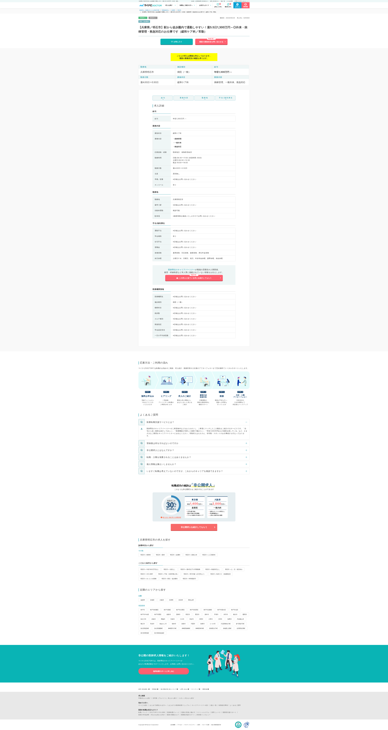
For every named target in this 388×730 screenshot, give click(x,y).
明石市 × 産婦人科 (191, 555)
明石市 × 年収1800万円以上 (149, 569)
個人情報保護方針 (216, 724)
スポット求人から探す (186, 698)
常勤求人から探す (144, 698)
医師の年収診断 (143, 714)
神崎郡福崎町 (186, 628)
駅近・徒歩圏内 (144, 21)
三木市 (182, 619)
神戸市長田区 (194, 610)
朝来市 (174, 624)
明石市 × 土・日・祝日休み (233, 569)
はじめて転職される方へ (158, 705)
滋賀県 (143, 600)
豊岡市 (245, 614)
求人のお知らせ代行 (158, 714)
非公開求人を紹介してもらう (194, 527)
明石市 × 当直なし (169, 569)
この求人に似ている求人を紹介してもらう (195, 278)
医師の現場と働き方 (188, 712)
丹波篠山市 (240, 619)
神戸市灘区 (167, 610)
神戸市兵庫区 (180, 610)
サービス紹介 (143, 705)
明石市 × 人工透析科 (208, 555)
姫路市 (169, 614)
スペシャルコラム (203, 712)
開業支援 (204, 689)
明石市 (179, 10)
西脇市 (163, 619)
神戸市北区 (234, 610)
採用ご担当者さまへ (214, 1)
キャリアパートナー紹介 (200, 705)
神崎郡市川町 (172, 628)
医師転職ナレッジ (173, 712)
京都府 (152, 600)
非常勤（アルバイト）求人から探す (165, 698)
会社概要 (172, 724)
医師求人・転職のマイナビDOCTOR (149, 10)
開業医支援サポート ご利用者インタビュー (195, 714)
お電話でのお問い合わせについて (242, 1)
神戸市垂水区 (221, 610)
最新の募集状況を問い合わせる (211, 42)
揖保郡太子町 (213, 628)
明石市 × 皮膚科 (175, 555)
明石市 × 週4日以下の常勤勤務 (190, 569)
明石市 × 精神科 (146, 555)
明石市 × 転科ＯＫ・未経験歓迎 (220, 574)
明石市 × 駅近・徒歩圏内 (170, 578)
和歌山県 (191, 600)
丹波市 (152, 624)
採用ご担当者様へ (143, 689)
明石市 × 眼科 (160, 555)
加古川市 (143, 619)
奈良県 (181, 600)
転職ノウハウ (143, 712)
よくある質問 (230, 1)
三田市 (220, 619)
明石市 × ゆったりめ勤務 (148, 578)
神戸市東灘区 (154, 610)
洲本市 (207, 614)
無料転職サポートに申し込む (163, 671)
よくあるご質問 (235, 705)
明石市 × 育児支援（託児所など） (194, 574)
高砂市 (191, 619)
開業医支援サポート (229, 712)
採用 (198, 724)
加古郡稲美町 (145, 628)
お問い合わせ (184, 689)
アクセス (179, 724)
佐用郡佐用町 (241, 628)
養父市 (143, 624)
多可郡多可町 (240, 624)
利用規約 (154, 689)
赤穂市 (153, 619)
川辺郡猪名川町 (226, 624)
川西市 (201, 619)
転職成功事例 (223, 705)
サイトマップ (195, 689)
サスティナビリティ (189, 724)
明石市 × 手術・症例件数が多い (168, 574)
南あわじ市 (163, 624)
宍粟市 (193, 624)
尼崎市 (178, 614)
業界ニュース (216, 712)
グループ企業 (205, 724)
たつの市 (213, 624)
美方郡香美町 (145, 633)
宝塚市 (172, 619)
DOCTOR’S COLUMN (157, 712)
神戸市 (143, 610)
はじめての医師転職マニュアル (179, 705)
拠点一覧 (223, 1)
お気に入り (178, 42)
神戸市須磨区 (208, 610)
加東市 (202, 624)
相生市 (235, 614)
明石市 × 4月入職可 (147, 574)
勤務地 (205, 98)
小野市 (210, 619)
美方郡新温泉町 (159, 633)
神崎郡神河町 (200, 628)
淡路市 (183, 624)
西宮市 (197, 614)
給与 (163, 98)
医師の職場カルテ (173, 714)
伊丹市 (226, 614)
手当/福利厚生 (226, 98)
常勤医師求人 (165, 10)
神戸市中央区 (145, 614)
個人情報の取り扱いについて (168, 689)
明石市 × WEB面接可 (189, 578)
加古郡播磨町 (158, 628)
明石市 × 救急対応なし (212, 569)
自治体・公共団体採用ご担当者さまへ (199, 1)
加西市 (229, 619)
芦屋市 (216, 614)
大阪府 (162, 600)
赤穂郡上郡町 (227, 628)
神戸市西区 (157, 614)
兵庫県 (173, 10)
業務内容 (184, 98)
